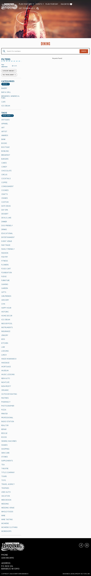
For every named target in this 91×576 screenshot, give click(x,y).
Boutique (5, 147)
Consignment (7, 186)
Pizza (3, 410)
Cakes (4, 163)
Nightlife (5, 382)
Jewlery (4, 335)
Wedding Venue (7, 508)
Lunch (4, 355)
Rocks (4, 437)
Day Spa (4, 210)
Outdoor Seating (9, 394)
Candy (4, 167)
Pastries (5, 398)
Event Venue (6, 241)
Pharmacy (5, 402)
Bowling (5, 151)
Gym (3, 304)
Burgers (4, 159)
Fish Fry (4, 257)
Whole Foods (7, 511)
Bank (3, 139)
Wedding (5, 504)
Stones (4, 457)
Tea (3, 464)
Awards (4, 135)
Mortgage (6, 366)
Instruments (7, 327)
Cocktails (6, 178)
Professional (7, 417)
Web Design (6, 500)
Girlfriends (6, 296)
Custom (5, 202)
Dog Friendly (7, 225)
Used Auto (6, 492)
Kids (3, 339)
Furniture (5, 280)
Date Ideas (6, 206)
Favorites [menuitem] (65, 4)
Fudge (4, 276)
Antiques (5, 120)
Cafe (3, 102)
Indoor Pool (6, 323)
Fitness (4, 261)
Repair (3, 429)
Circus (4, 174)
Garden (4, 288)
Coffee (4, 182)
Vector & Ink (85, 574)
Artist (4, 131)
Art (3, 127)
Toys (3, 480)
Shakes (4, 445)
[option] (11, 88)
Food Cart (6, 269)
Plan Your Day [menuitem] (52, 4)
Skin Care (5, 453)
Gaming (4, 284)
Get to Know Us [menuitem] (26, 8)
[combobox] (5, 84)
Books (4, 143)
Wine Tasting (7, 519)
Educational (7, 233)
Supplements (7, 461)
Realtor (4, 425)
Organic (5, 390)
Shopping (5, 449)
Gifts (3, 292)
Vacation (5, 496)
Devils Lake (6, 218)
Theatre (4, 468)
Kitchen (4, 343)
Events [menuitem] (39, 4)
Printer (4, 414)
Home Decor (6, 316)
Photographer (7, 406)
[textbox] (5, 84)
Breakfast (5, 155)
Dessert (4, 214)
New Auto (5, 378)
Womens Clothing (9, 527)
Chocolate (6, 171)
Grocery (5, 300)
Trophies (5, 488)
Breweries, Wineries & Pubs (10, 97)
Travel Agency (8, 484)
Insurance (5, 331)
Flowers (5, 265)
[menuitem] (37, 8)
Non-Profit (6, 386)
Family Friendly (8, 249)
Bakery (4, 88)
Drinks (4, 229)
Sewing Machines (9, 441)
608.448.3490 (7, 557)
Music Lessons (8, 374)
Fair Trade (5, 245)
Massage (5, 363)
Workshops (6, 531)
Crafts (4, 194)
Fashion (4, 253)
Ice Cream (5, 106)
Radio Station (7, 421)
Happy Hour (6, 308)
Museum (5, 370)
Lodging (5, 351)
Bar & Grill (6, 92)
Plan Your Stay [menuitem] (25, 4)
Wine (3, 515)
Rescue (4, 433)
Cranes (4, 198)
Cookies (5, 190)
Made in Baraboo (8, 359)
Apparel (4, 124)
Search (83, 51)
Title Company (8, 472)
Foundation (6, 272)
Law (3, 347)
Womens (5, 523)
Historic (5, 312)
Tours (4, 476)
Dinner (4, 221)
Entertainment (8, 237)
